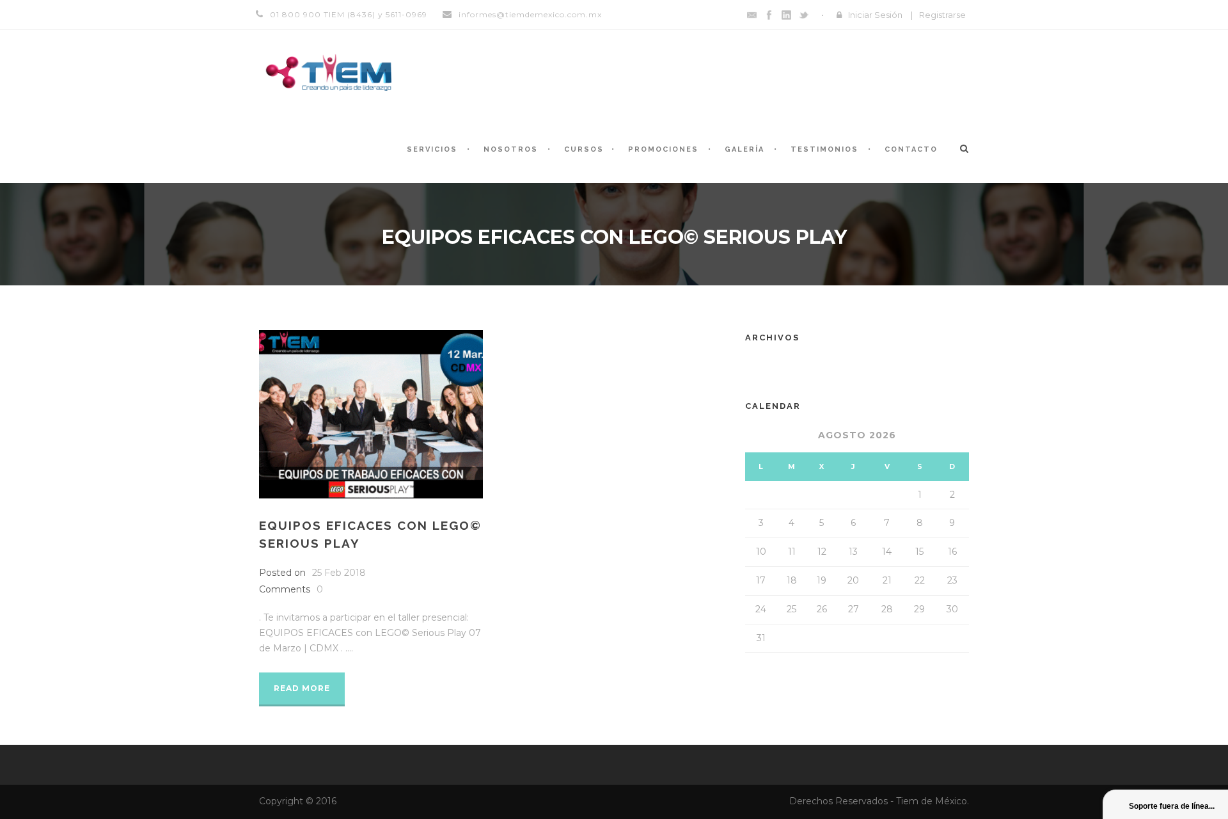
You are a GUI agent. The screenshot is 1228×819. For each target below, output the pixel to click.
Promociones (663, 149)
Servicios (432, 149)
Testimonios (824, 149)
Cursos (584, 149)
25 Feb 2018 (339, 572)
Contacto (911, 149)
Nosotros (511, 149)
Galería (744, 149)
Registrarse (942, 15)
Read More (302, 688)
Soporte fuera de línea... (1172, 806)
